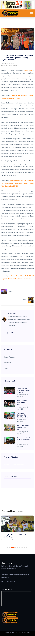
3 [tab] (11, 547)
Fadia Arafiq (28, 70)
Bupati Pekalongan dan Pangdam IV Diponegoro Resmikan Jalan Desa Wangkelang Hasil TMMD (17, 183)
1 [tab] (7, 547)
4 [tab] (14, 547)
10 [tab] (26, 547)
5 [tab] (17, 547)
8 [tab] (22, 547)
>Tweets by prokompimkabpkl (14, 465)
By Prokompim (8, 63)
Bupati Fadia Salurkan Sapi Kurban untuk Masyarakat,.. (16, 536)
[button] (32, 13)
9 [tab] (24, 547)
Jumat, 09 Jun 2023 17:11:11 (12, 65)
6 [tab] (19, 547)
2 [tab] (9, 547)
